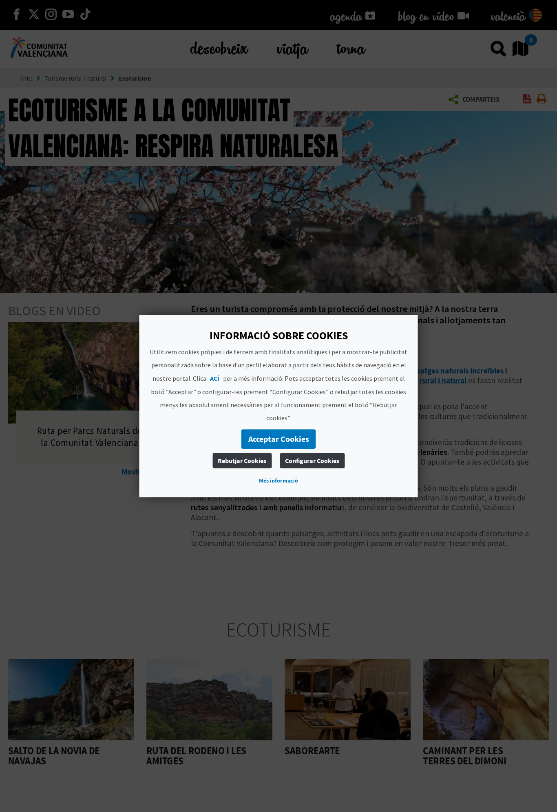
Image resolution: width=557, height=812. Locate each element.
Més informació (278, 480)
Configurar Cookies (312, 460)
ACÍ (214, 378)
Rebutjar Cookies (242, 460)
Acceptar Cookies (278, 439)
